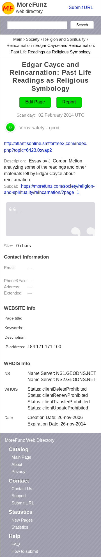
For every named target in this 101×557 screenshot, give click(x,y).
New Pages (22, 520)
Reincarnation (19, 45)
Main (17, 39)
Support (19, 495)
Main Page (21, 457)
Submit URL (81, 7)
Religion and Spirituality (64, 39)
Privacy (19, 471)
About (17, 464)
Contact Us (22, 488)
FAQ (16, 544)
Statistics (20, 527)
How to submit (25, 551)
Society (33, 39)
